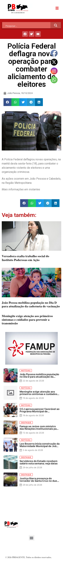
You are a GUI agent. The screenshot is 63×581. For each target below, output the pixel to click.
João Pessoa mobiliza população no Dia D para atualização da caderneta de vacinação (31, 304)
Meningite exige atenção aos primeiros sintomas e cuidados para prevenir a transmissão (27, 319)
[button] (7, 102)
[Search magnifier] (55, 25)
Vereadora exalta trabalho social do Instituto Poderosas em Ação (25, 258)
